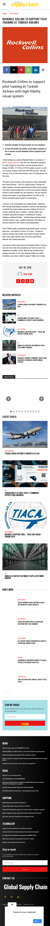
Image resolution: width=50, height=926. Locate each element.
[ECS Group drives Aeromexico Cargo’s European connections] (9, 641)
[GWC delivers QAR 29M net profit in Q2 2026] (9, 679)
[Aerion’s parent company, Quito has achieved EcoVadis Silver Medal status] (9, 359)
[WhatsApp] (28, 69)
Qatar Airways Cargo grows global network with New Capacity (31, 603)
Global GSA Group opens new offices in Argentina (19, 763)
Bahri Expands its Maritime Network (14, 802)
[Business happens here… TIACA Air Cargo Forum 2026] (9, 331)
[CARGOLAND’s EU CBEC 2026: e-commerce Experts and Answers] (9, 318)
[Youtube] (32, 281)
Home (4, 13)
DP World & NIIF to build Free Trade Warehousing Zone (20, 791)
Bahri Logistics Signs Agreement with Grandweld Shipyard (21, 813)
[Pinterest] (21, 69)
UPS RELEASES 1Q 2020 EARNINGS (13, 779)
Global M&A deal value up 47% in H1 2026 (16, 806)
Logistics (22, 676)
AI (18, 315)
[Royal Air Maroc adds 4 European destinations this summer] (9, 621)
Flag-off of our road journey (11, 775)
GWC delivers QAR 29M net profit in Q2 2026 (32, 680)
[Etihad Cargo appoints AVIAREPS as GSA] (9, 304)
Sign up (25, 869)
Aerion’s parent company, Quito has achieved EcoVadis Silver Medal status (32, 360)
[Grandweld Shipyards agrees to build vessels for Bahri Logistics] (9, 660)
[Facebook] (6, 69)
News (20, 657)
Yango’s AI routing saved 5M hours (13, 842)
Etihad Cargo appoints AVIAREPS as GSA (31, 305)
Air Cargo (14, 13)
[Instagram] (23, 281)
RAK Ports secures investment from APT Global (18, 839)
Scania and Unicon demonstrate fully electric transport (20, 832)
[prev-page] (3, 692)
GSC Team (28, 274)
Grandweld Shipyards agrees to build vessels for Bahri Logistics (32, 661)
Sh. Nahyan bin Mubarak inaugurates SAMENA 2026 (19, 835)
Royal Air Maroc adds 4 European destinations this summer (30, 622)
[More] (43, 69)
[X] (14, 69)
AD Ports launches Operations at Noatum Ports (18, 816)
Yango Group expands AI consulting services (17, 828)
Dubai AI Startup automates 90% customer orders (31, 346)
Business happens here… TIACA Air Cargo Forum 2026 (31, 332)
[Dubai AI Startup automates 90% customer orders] (9, 345)
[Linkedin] (35, 69)
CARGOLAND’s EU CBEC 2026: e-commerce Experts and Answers (30, 319)
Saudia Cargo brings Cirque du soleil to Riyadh (17, 787)
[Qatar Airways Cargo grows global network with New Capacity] (9, 602)
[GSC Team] (20, 274)
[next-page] (7, 692)
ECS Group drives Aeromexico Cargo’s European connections (32, 642)
